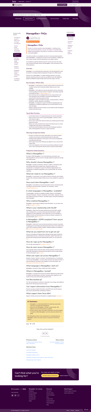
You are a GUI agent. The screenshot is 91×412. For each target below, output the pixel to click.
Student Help (66, 18)
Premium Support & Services (70, 391)
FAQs (47, 404)
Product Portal (49, 399)
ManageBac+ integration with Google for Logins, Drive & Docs (39, 357)
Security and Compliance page (35, 229)
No (46, 333)
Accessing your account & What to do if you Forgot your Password (17, 40)
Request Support (64, 375)
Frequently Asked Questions (70, 52)
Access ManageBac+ (62, 4)
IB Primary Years (32, 397)
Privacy (72, 410)
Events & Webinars (50, 395)
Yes (43, 333)
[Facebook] (30, 324)
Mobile (30, 401)
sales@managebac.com (44, 93)
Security (77, 410)
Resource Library (50, 393)
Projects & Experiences (41, 18)
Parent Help (75, 18)
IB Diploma (31, 391)
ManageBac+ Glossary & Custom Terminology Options (17, 73)
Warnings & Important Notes (70, 47)
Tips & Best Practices (70, 42)
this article (39, 216)
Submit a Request (73, 4)
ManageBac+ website (35, 205)
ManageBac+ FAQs (17, 55)
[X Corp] (32, 324)
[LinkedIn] (33, 324)
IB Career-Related (33, 393)
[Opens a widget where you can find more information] (86, 409)
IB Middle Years (32, 395)
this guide (41, 252)
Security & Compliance (31, 350)
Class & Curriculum (54, 18)
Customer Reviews (50, 401)
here (27, 239)
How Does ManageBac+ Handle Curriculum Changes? (17, 61)
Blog (47, 397)
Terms (67, 410)
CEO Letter (48, 391)
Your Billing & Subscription (32, 352)
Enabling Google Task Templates (33, 360)
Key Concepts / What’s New (71, 38)
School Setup (18, 18)
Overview (70, 35)
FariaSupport (59, 296)
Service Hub (75, 1)
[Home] (17, 5)
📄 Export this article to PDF (33, 41)
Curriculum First (32, 399)
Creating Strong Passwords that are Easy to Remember (17, 49)
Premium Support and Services (50, 375)
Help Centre (21, 1)
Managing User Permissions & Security (35, 263)
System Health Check (68, 393)
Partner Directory (50, 402)
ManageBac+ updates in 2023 (32, 355)
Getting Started (29, 18)
